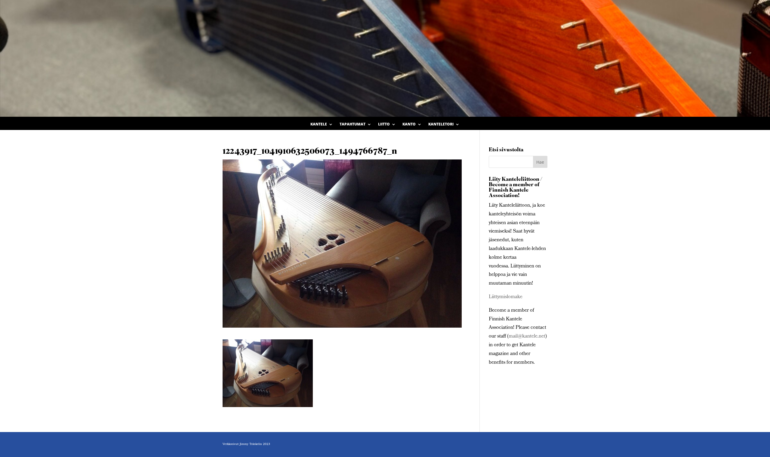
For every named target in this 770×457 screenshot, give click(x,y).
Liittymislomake (505, 297)
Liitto (384, 124)
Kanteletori (441, 124)
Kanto (409, 124)
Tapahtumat (352, 124)
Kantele (318, 124)
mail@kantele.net (527, 336)
